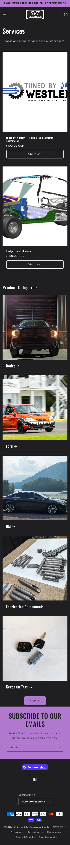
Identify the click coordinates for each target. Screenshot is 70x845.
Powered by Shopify (39, 827)
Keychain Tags (17, 687)
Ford (9, 446)
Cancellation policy (48, 837)
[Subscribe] (59, 748)
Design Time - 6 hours (18, 251)
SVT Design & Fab (21, 827)
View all (35, 700)
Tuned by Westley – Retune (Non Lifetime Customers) (29, 139)
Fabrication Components (25, 606)
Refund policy (59, 827)
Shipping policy (55, 832)
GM (8, 526)
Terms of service (36, 832)
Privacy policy (18, 832)
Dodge (10, 366)
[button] (4, 14)
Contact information (25, 837)
